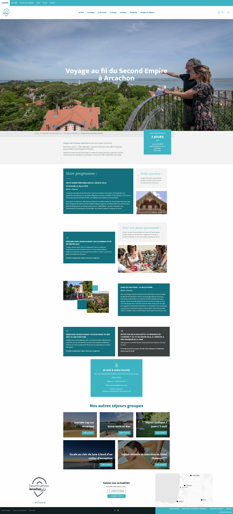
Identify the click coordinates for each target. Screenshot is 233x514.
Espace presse (174, 509)
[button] (229, 11)
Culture (14, 3)
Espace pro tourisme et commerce (194, 509)
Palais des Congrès (27, 3)
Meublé (228, 509)
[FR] (229, 12)
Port (38, 3)
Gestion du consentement (19, 510)
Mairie (52, 3)
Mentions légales (5, 510)
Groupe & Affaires (216, 509)
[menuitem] (6, 12)
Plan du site (32, 510)
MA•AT (45, 3)
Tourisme (4, 3)
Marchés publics (225, 512)
